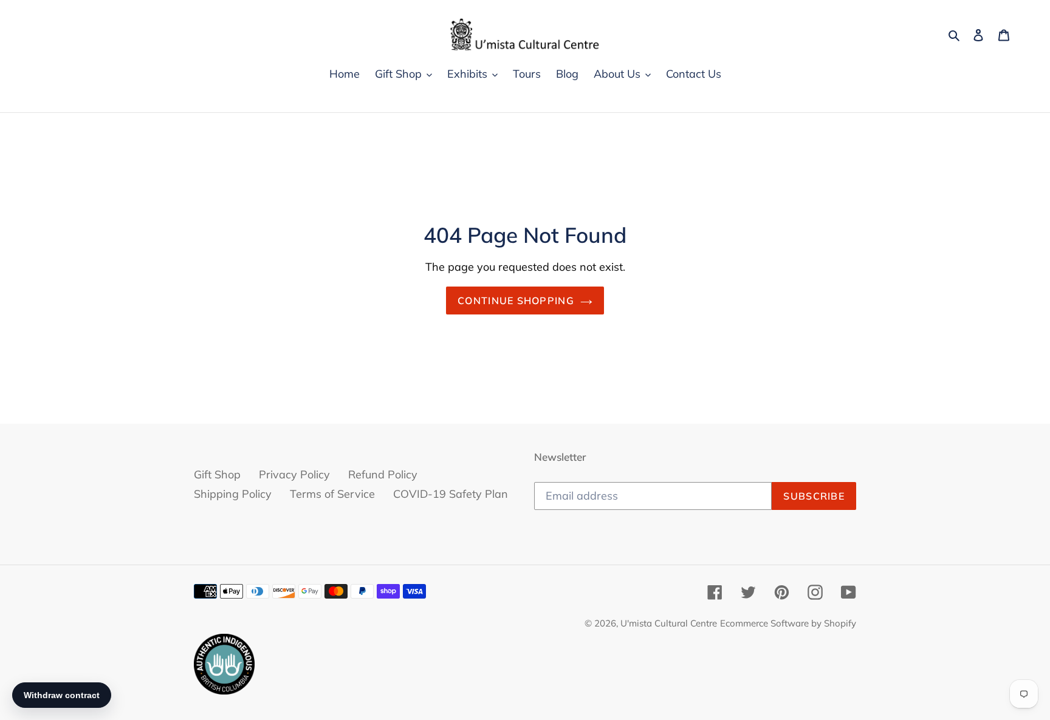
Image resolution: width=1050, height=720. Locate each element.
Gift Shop (217, 474)
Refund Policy (382, 474)
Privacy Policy (294, 474)
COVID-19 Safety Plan (450, 494)
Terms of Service (332, 494)
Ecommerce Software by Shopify (788, 623)
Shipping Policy (233, 494)
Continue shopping (516, 300)
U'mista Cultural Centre (668, 623)
